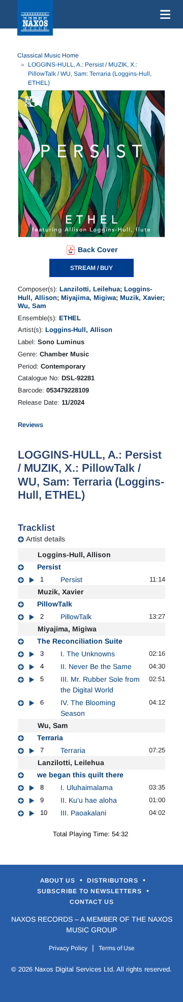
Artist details (45, 539)
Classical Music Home (48, 55)
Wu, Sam (32, 306)
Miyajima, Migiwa (88, 297)
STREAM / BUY (91, 267)
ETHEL (70, 318)
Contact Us (92, 901)
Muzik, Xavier (141, 297)
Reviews (30, 425)
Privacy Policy (68, 948)
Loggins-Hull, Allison (78, 329)
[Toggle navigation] (163, 14)
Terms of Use (117, 948)
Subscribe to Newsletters (90, 891)
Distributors (113, 880)
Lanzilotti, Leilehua (89, 289)
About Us (58, 880)
